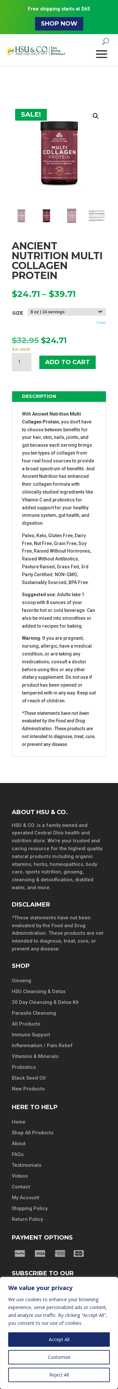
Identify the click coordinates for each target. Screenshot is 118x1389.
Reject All (59, 1375)
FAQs (18, 1154)
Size (17, 313)
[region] (59, 1333)
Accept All (59, 1339)
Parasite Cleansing (34, 1013)
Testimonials (26, 1165)
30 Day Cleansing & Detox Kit (45, 1002)
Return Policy (27, 1219)
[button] (96, 116)
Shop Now (59, 23)
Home (19, 1122)
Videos (20, 1176)
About (19, 1143)
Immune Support (31, 1035)
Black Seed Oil (29, 1078)
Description (39, 396)
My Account (25, 1198)
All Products (26, 1024)
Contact (21, 1187)
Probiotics (24, 1067)
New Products (28, 1089)
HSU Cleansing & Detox (39, 991)
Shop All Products (32, 1133)
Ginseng (21, 981)
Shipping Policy (30, 1208)
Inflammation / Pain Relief (42, 1045)
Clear (101, 322)
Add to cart (67, 362)
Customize (59, 1357)
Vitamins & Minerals (35, 1056)
